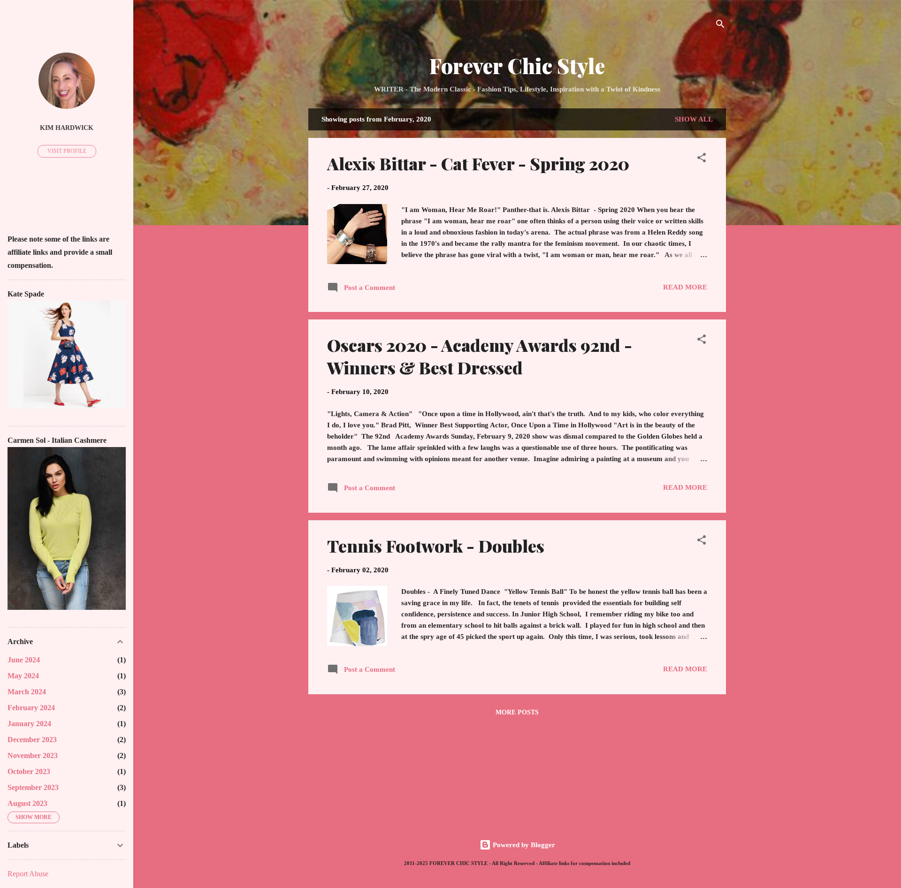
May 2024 (23, 676)
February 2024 (31, 708)
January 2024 (29, 724)
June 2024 (24, 660)
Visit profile (66, 151)
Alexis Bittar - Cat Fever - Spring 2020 (478, 163)
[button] (701, 159)
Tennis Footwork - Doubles (435, 545)
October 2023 (29, 771)
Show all (694, 119)
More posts (517, 712)
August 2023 (27, 803)
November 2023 (33, 755)
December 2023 (32, 740)
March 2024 (27, 692)
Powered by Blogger (523, 845)
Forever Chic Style (517, 65)
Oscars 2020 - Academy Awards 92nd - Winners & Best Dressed (479, 356)
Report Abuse (28, 874)
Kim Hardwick (66, 127)
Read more (685, 287)
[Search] (720, 25)
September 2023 (33, 787)
